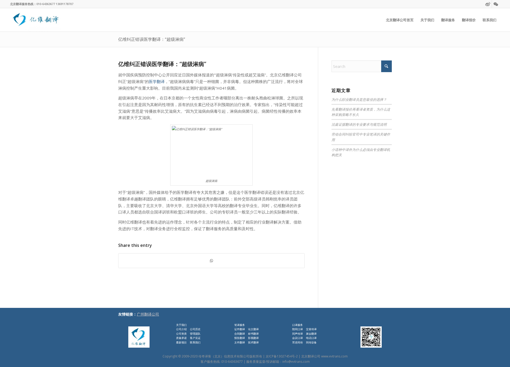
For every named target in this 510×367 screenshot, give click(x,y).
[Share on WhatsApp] (211, 261)
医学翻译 (157, 81)
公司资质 (181, 333)
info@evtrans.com (296, 361)
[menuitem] (399, 20)
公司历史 (195, 329)
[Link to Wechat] (496, 4)
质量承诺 (181, 338)
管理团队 (195, 333)
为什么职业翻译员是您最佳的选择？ (359, 99)
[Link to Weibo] (488, 4)
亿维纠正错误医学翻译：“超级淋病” (151, 39)
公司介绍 (181, 329)
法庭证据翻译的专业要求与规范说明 (359, 124)
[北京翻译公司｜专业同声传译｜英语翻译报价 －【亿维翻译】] (35, 20)
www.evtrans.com (334, 356)
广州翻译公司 (148, 314)
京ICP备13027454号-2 (282, 356)
